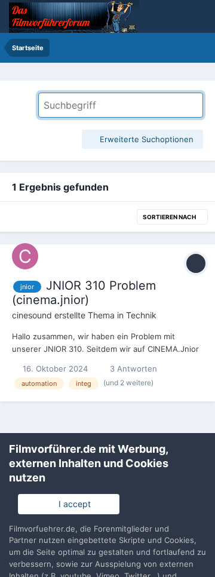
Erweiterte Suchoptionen (145, 139)
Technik (141, 315)
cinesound (32, 315)
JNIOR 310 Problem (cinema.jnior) (84, 292)
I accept (72, 504)
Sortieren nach (170, 216)
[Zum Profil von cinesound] (25, 256)
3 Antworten (132, 368)
